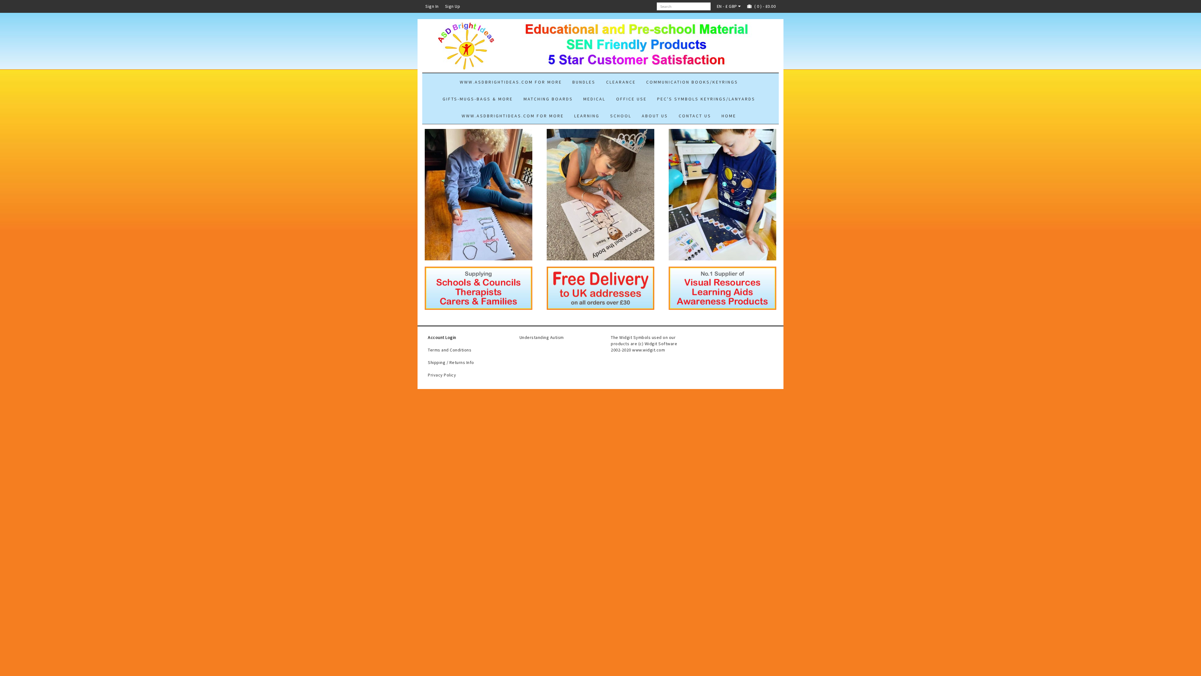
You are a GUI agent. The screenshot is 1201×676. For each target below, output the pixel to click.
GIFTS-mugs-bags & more (478, 99)
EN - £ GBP (727, 6)
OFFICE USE (631, 99)
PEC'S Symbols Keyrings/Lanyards (706, 99)
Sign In (432, 6)
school (620, 116)
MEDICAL (594, 99)
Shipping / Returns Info (451, 362)
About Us (655, 116)
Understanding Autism (541, 337)
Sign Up (452, 6)
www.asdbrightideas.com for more (511, 82)
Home (729, 116)
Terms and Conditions (449, 350)
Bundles (583, 82)
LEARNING (587, 116)
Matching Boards (548, 99)
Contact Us (695, 116)
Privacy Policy (442, 375)
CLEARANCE (621, 82)
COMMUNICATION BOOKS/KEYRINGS (692, 82)
